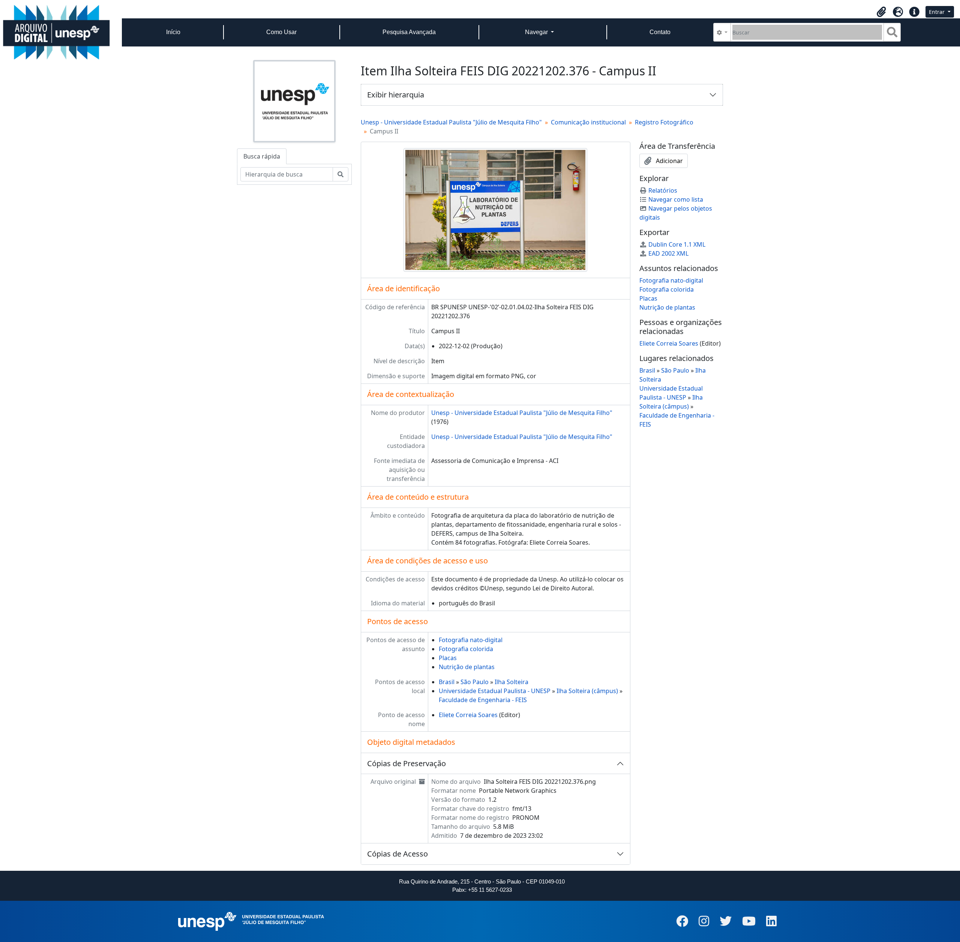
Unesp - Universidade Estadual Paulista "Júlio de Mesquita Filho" (451, 122)
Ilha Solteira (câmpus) (587, 691)
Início (173, 32)
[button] (881, 12)
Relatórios (662, 190)
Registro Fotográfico (664, 122)
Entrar (937, 11)
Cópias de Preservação (406, 763)
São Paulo (474, 682)
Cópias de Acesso (397, 854)
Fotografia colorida (466, 649)
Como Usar (281, 32)
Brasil (446, 682)
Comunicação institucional (588, 122)
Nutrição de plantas (467, 667)
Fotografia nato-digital (470, 640)
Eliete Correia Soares (468, 715)
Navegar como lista (675, 199)
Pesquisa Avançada (409, 32)
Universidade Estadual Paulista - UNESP (494, 691)
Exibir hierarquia (395, 95)
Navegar (537, 32)
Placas (448, 658)
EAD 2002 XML (668, 253)
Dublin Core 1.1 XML (676, 244)
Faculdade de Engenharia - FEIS (483, 700)
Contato (660, 32)
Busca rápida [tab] (261, 156)
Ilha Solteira (511, 682)
